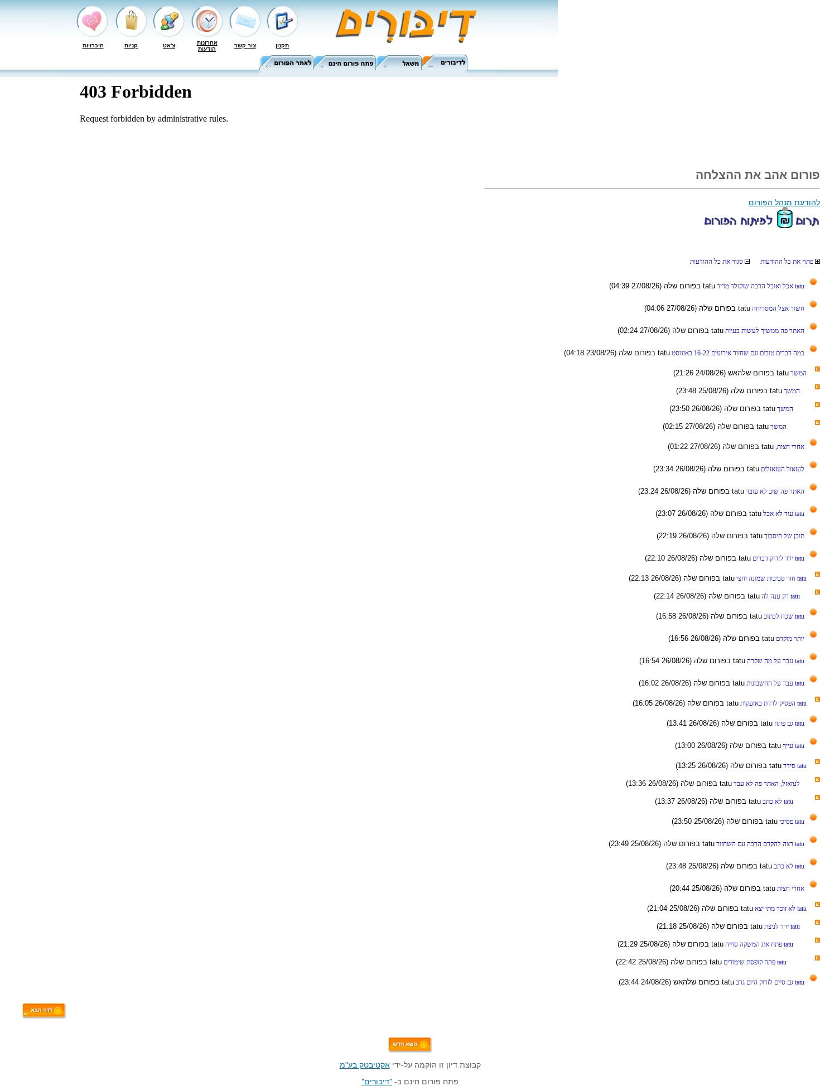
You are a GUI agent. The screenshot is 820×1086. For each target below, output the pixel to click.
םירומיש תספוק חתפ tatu (754, 962)
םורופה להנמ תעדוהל (784, 202)
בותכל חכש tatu (783, 616)
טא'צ (169, 45)
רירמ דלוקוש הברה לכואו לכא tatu (759, 286)
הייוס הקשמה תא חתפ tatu (758, 944)
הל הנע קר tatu (780, 596)
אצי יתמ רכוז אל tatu (780, 909)
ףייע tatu (792, 746)
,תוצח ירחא (789, 447)
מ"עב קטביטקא (365, 1064)
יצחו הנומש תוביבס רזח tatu (771, 578)
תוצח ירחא (789, 888)
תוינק (131, 45)
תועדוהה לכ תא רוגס (717, 262)
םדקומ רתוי (789, 639)
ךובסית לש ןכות (783, 536)
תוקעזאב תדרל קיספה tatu (773, 703)
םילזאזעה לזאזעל (781, 469)
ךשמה (798, 373)
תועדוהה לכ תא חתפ (787, 262)
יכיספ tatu (791, 822)
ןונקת (282, 45)
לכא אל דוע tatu (782, 514)
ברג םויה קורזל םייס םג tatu (769, 982)
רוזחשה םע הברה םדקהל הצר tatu (759, 844)
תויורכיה (93, 45)
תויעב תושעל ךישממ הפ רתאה (763, 331)
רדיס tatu (794, 766)
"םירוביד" (376, 1081)
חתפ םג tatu (788, 723)
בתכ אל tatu (777, 801)
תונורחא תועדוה (207, 46)
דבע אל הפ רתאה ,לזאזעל (766, 784)
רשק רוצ (245, 45)
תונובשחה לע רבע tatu (774, 683)
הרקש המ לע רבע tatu (774, 661)
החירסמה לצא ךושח (777, 308)
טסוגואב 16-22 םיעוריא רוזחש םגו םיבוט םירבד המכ (737, 353)
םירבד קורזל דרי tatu (777, 558)
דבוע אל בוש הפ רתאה (774, 491)
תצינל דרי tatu (781, 926)
